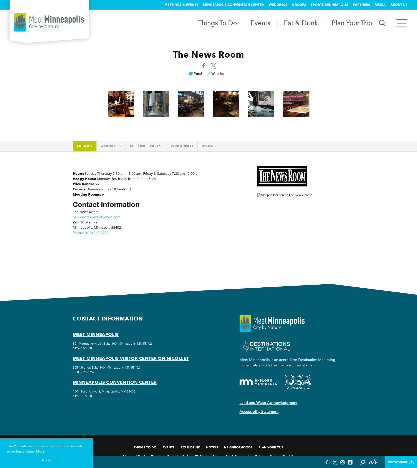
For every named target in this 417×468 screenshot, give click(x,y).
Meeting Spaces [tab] (145, 146)
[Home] (49, 22)
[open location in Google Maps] (300, 231)
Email (198, 74)
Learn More (35, 451)
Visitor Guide (397, 462)
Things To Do (217, 23)
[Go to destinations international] (265, 346)
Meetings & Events (181, 5)
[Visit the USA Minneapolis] (298, 382)
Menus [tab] (209, 146)
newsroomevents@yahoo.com (96, 217)
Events (260, 23)
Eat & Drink (301, 23)
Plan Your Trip (352, 23)
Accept (46, 460)
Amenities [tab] (111, 146)
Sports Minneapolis (329, 5)
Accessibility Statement (259, 411)
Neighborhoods (238, 447)
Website (217, 74)
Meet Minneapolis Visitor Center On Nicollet (131, 358)
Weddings (278, 5)
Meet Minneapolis (96, 334)
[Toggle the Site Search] (382, 22)
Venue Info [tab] (181, 146)
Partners (361, 5)
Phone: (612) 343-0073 (90, 233)
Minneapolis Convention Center (233, 5)
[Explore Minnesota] (258, 382)
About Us (399, 5)
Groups (299, 5)
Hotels (212, 447)
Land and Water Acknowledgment (268, 402)
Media (380, 5)
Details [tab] (84, 146)
